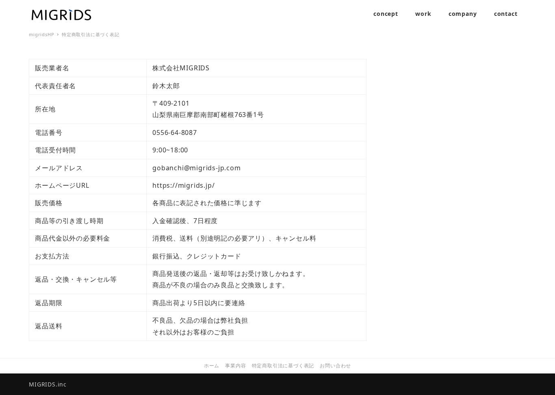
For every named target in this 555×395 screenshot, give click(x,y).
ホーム (211, 365)
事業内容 (235, 365)
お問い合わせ (335, 365)
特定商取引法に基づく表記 (283, 365)
